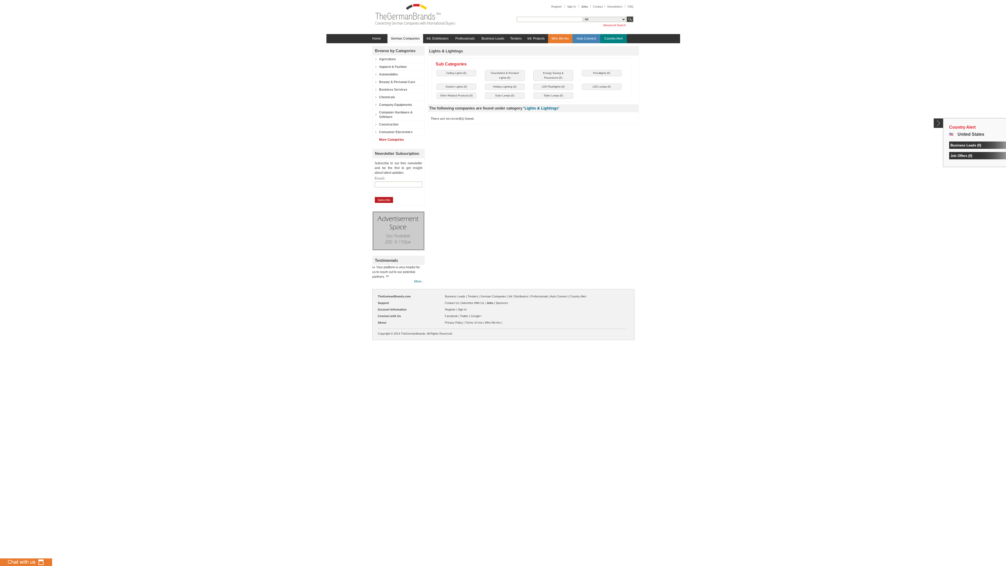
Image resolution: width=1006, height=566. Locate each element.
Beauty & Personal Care (397, 82)
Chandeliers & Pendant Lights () (505, 75)
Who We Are (560, 38)
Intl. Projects (536, 38)
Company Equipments (395, 105)
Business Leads (493, 38)
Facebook (451, 316)
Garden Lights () (456, 86)
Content (938, 123)
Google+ (476, 316)
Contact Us (452, 302)
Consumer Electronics (396, 132)
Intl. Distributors (438, 38)
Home (376, 38)
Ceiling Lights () (456, 73)
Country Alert (613, 38)
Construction (388, 124)
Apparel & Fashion (393, 67)
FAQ (630, 6)
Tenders (516, 38)
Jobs (584, 6)
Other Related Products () (456, 95)
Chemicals (387, 97)
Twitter (464, 316)
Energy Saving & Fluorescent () (553, 75)
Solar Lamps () (504, 95)
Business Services (393, 89)
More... (419, 281)
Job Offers (958, 156)
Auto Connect (586, 38)
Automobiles (388, 74)
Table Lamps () (553, 95)
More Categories (391, 140)
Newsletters (614, 6)
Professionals (465, 38)
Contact (598, 6)
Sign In (571, 6)
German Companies (405, 38)
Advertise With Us (472, 302)
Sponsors (502, 302)
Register (556, 6)
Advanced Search (614, 25)
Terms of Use (474, 322)
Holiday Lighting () (504, 86)
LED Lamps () (602, 86)
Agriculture (387, 59)
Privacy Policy (454, 322)
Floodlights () (601, 73)
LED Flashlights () (553, 86)
